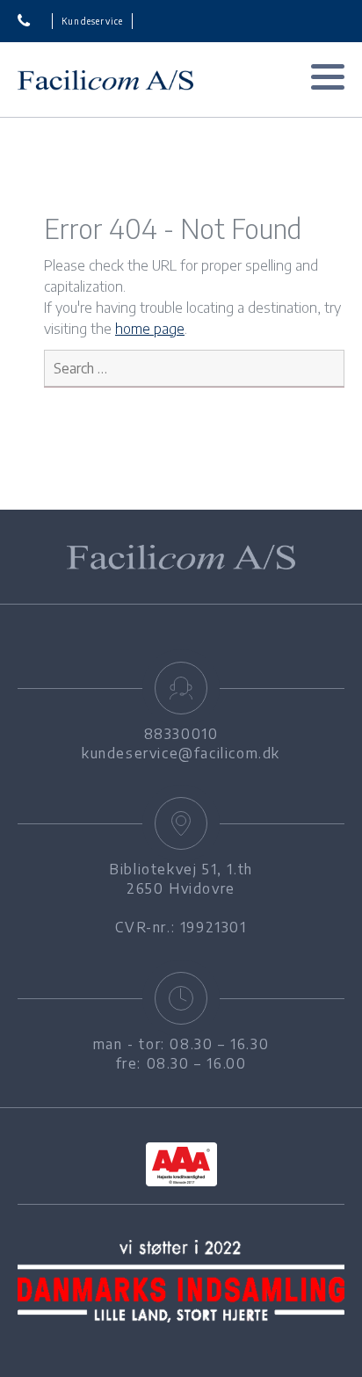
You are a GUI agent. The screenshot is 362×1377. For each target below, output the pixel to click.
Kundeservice (92, 21)
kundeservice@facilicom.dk (181, 753)
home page (150, 328)
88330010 (35, 21)
